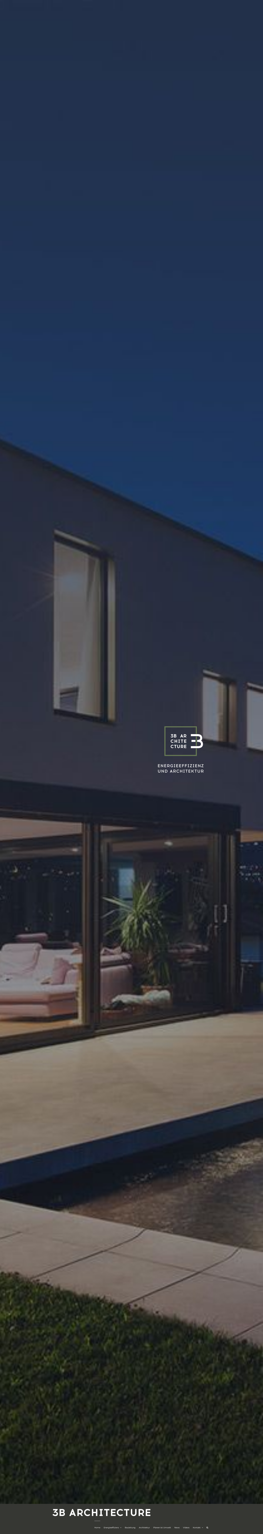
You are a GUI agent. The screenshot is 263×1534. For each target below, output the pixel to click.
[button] (207, 1527)
